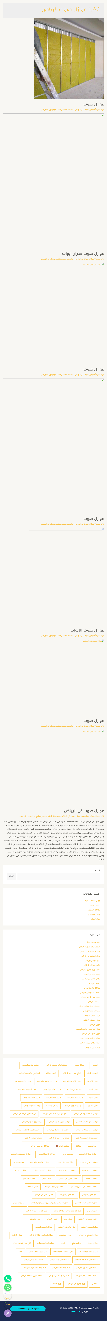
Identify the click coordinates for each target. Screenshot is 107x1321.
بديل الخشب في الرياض (90, 956)
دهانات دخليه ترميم (90, 1171)
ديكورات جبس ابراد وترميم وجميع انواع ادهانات (50, 1203)
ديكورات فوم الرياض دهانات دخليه (67, 1211)
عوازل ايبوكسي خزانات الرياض (88, 1029)
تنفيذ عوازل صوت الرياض (59, 1138)
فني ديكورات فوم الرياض (63, 1252)
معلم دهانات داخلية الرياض (86, 1276)
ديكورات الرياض (94, 1002)
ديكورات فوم (92, 1211)
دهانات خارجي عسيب (89, 1163)
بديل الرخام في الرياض (52, 1090)
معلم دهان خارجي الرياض (90, 1043)
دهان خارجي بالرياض (67, 1195)
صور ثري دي (35, 1219)
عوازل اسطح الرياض (91, 1020)
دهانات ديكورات (91, 1179)
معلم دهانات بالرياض (61, 1268)
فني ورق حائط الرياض (38, 1252)
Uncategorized (93, 943)
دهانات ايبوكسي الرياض (39, 1146)
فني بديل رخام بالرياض (88, 1252)
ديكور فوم (68, 1219)
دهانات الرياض (94, 984)
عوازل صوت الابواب (87, 631)
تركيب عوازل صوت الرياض (59, 1122)
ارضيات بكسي (79, 1065)
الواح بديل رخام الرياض (72, 1073)
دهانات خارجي (67, 1154)
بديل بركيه (93, 1098)
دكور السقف (93, 1146)
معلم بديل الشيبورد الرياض (86, 1260)
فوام (20, 1252)
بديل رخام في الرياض (31, 1098)
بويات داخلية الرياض (32, 1106)
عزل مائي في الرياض (66, 1227)
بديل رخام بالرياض (53, 1098)
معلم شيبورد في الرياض (59, 1276)
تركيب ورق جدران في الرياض (86, 1130)
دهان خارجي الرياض (90, 1195)
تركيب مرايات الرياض (92, 965)
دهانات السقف (94, 910)
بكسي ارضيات (52, 1106)
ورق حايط (57, 1284)
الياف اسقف (51, 1073)
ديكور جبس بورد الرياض (88, 1219)
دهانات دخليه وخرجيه (67, 1171)
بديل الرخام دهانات (74, 1090)
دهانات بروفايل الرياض (88, 1154)
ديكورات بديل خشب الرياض (89, 1006)
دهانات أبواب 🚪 (62, 1146)
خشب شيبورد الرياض (33, 1138)
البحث (97, 871)
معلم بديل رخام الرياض (59, 1260)
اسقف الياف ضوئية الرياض (89, 947)
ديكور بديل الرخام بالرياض (90, 997)
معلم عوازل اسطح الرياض (31, 1276)
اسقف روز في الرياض (30, 1065)
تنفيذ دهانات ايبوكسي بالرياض (27, 1130)
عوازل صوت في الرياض (91, 1034)
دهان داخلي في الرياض (91, 979)
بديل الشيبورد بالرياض (27, 1090)
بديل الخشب (92, 1082)
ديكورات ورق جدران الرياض (36, 1211)
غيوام (63, 1243)
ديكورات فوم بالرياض (91, 1011)
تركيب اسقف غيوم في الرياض (86, 1114)
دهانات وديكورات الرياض (54, 1187)
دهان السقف (32, 1187)
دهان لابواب (95, 919)
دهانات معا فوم (29, 1179)
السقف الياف (92, 1073)
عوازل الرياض (95, 1025)
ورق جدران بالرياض (92, 1048)
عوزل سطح (76, 1243)
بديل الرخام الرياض (92, 961)
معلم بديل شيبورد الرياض (89, 1039)
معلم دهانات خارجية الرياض (34, 1268)
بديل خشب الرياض (75, 1098)
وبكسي (94, 1284)
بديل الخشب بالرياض (72, 1082)
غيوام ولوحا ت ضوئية (45, 1243)
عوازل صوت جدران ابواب (83, 254)
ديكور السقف (95, 906)
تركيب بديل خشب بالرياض (87, 1122)
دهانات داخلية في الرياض (90, 993)
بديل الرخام (93, 1090)
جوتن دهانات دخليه (92, 901)
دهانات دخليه (18, 1163)
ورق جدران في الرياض (76, 1284)
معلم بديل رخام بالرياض (33, 1260)
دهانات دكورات (21, 1171)
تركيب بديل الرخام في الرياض (24, 1114)
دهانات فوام (47, 1179)
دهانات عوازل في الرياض (68, 1179)
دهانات (78, 1146)
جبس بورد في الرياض (91, 974)
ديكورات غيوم (19, 1203)
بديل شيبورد (92, 1106)
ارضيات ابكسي (94, 915)
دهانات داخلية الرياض (65, 1163)
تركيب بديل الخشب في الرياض (54, 1114)
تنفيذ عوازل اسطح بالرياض (87, 1138)
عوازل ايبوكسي (65, 1235)
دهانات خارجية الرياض (91, 988)
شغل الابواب (52, 1219)
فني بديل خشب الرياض (21, 1243)
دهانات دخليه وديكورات (43, 1171)
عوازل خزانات (17, 1235)
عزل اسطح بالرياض (92, 1016)
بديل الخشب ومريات (22, 1082)
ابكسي (95, 1065)
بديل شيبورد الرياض (73, 1106)
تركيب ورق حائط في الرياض (57, 1130)
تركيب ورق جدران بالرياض (90, 970)
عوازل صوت (93, 1243)
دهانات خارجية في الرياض (21, 1154)
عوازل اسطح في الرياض (88, 1235)
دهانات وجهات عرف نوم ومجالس (84, 1187)
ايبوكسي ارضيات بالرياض (90, 952)
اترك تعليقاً (99, 110)
